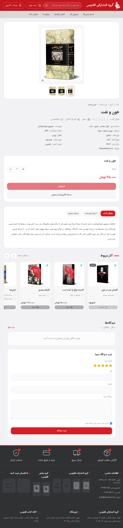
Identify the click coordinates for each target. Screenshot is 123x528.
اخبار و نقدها (59, 14)
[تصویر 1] (70, 91)
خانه (117, 104)
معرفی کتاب (108, 213)
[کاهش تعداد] (10, 169)
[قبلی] (14, 256)
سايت (91, 126)
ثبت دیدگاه (61, 430)
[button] (61, 54)
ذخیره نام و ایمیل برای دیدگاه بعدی (97, 423)
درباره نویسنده (91, 213)
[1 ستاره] (110, 365)
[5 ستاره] (95, 365)
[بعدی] (7, 256)
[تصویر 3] (52, 91)
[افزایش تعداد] (23, 169)
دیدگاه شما (107, 396)
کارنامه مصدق (44, 290)
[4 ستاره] (99, 365)
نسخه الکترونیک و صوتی (61, 194)
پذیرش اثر (74, 14)
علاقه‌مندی (55, 119)
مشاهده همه (23, 255)
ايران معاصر (103, 104)
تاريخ (111, 104)
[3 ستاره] (102, 365)
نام (111, 371)
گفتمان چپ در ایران (109, 290)
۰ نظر (84, 119)
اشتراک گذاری (71, 119)
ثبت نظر (11, 327)
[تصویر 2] (61, 91)
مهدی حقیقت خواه (105, 130)
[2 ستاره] (106, 365)
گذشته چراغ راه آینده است (73, 290)
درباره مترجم (73, 213)
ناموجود (61, 186)
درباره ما (46, 14)
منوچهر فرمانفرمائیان (45, 126)
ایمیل (110, 384)
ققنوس (48, 144)
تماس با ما (33, 14)
